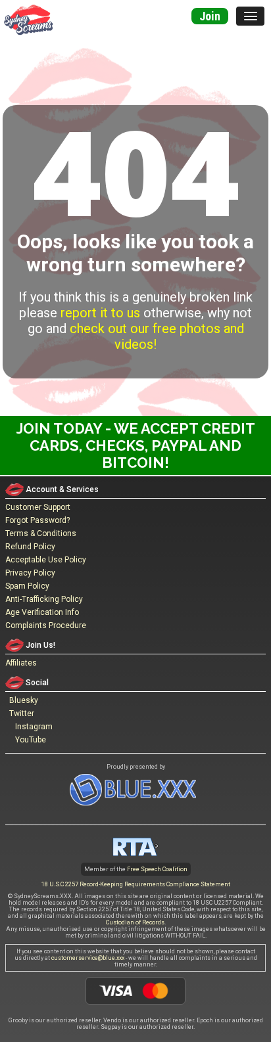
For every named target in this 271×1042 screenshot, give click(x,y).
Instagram (32, 726)
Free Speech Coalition (157, 869)
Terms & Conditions (40, 533)
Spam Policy (27, 586)
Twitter (19, 713)
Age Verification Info (42, 612)
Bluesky (21, 700)
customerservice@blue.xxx (87, 958)
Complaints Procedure (45, 625)
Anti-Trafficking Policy (44, 599)
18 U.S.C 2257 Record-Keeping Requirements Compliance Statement (135, 884)
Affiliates (21, 663)
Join (209, 16)
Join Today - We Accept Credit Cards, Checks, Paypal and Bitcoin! (135, 445)
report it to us (100, 313)
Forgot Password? (37, 520)
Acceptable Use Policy (45, 559)
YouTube (28, 739)
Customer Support (37, 507)
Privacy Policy (30, 573)
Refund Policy (30, 546)
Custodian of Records (135, 922)
